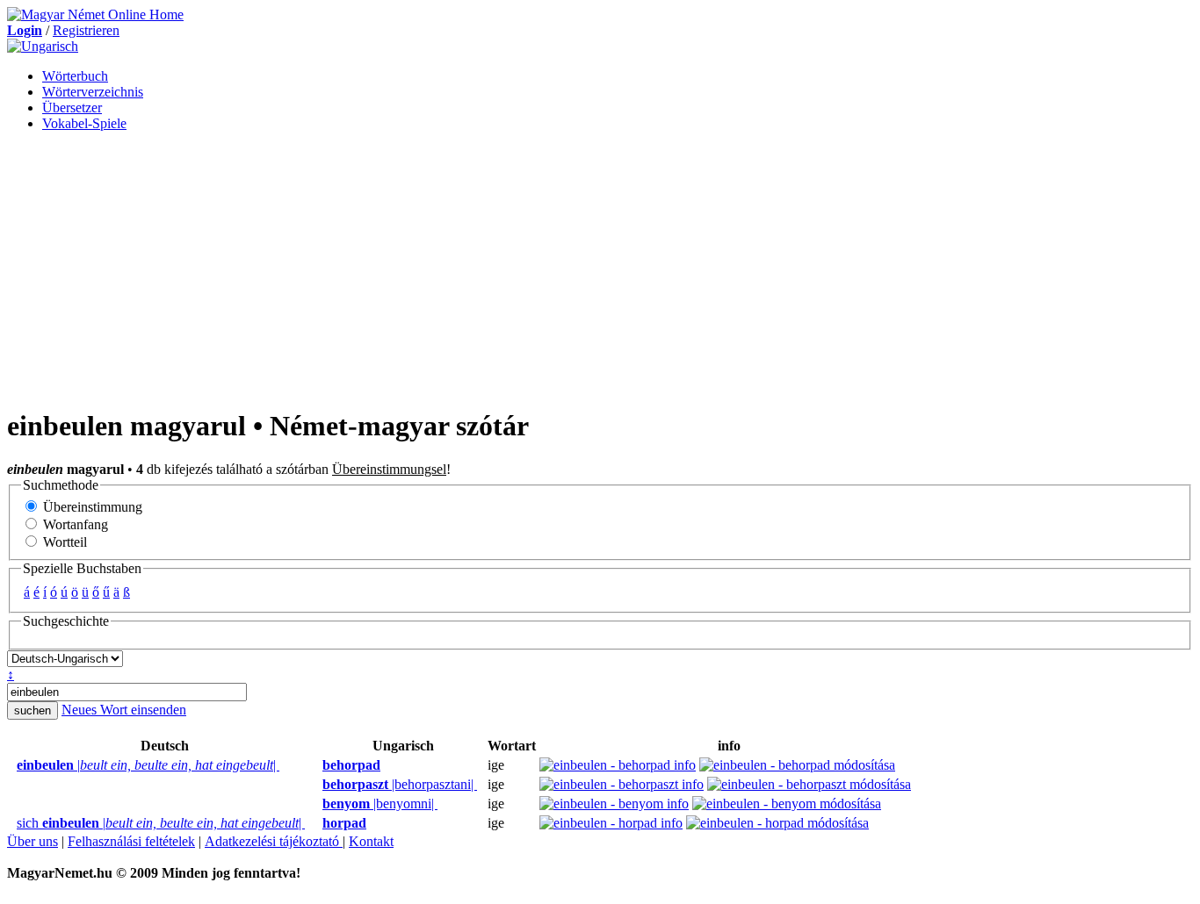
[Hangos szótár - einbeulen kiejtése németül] (11, 765)
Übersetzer (72, 107)
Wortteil (63, 542)
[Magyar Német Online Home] (95, 14)
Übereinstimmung (91, 506)
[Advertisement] (600, 268)
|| (148, 764)
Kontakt (371, 841)
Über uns (32, 841)
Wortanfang (74, 524)
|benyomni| (379, 803)
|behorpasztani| (399, 784)
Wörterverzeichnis (92, 91)
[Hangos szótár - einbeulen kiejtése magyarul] (317, 765)
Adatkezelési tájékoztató (274, 841)
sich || (161, 822)
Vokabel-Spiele (84, 123)
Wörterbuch (75, 75)
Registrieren (86, 30)
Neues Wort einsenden (123, 709)
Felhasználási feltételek (131, 841)
